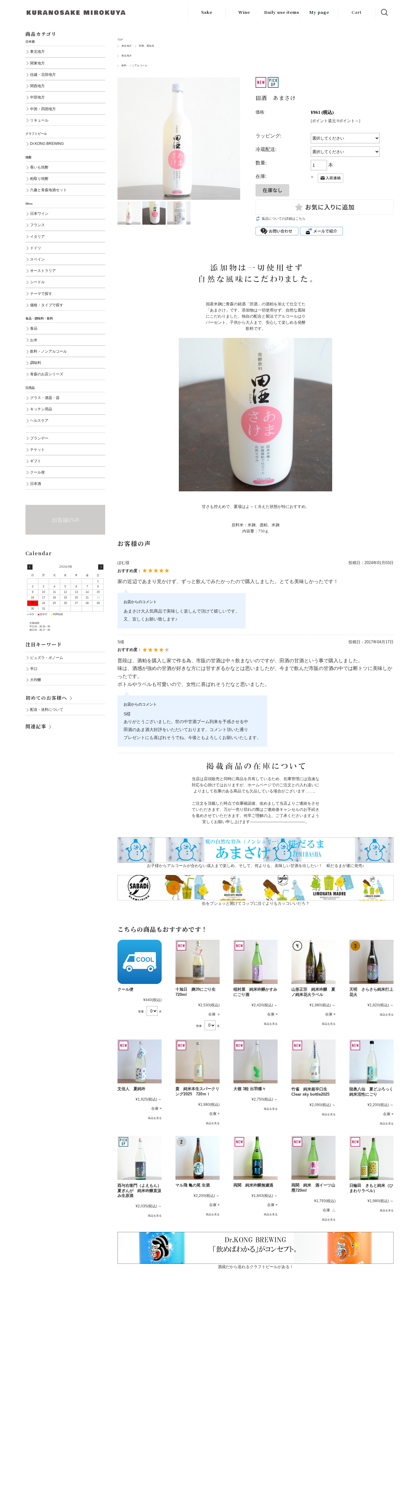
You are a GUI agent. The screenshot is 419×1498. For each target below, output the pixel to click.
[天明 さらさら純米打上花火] (371, 962)
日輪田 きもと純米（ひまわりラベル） (371, 1188)
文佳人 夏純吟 (133, 1088)
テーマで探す (41, 294)
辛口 (33, 669)
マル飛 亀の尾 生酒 (192, 1185)
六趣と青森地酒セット (48, 190)
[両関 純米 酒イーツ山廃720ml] (313, 1158)
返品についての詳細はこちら (284, 218)
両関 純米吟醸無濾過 (253, 1185)
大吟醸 (35, 680)
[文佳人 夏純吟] (139, 1061)
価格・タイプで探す (46, 305)
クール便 (125, 989)
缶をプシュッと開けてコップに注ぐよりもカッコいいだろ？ (255, 903)
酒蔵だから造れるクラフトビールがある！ (256, 1266)
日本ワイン (39, 213)
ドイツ (35, 248)
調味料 (35, 363)
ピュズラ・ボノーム (46, 658)
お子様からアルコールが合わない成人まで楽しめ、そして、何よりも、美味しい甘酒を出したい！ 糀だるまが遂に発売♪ (255, 865)
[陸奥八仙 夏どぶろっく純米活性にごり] (371, 1061)
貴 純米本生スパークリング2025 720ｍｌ (197, 1091)
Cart (357, 12)
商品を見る (271, 1023)
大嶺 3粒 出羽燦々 (249, 1088)
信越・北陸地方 (43, 74)
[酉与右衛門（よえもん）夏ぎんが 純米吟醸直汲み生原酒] (139, 1158)
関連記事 (35, 726)
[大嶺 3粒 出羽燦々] (255, 1061)
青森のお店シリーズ (46, 374)
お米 (33, 340)
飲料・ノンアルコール (134, 65)
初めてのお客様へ (46, 697)
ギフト (35, 461)
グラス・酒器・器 (45, 398)
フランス (37, 225)
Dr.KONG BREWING (47, 143)
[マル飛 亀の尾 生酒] (197, 1158)
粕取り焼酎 (39, 178)
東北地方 (126, 46)
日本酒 (35, 484)
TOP (120, 39)
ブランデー (39, 438)
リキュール (39, 120)
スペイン (37, 259)
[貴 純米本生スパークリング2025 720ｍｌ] (197, 1061)
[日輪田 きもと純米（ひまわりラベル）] (371, 1158)
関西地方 (37, 86)
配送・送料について (46, 709)
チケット (37, 449)
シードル (37, 282)
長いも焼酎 (39, 167)
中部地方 (37, 97)
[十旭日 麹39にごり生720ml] (197, 962)
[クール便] (139, 962)
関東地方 (37, 63)
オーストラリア (43, 271)
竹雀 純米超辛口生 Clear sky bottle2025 (310, 1092)
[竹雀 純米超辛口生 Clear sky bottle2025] (313, 1061)
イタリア (37, 236)
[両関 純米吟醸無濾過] (255, 1158)
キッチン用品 (41, 409)
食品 (33, 328)
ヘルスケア (39, 420)
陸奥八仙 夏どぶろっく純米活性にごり (371, 1092)
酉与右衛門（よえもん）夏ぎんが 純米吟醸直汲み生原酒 (139, 1190)
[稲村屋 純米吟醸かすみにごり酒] (255, 962)
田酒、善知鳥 (146, 46)
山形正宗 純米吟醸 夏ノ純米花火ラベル (313, 992)
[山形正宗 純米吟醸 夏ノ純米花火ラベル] (313, 962)
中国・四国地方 (43, 109)
